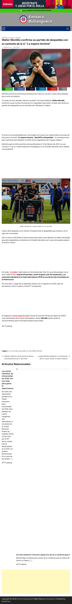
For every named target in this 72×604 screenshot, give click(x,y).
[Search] (67, 28)
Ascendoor (50, 599)
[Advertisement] (36, 120)
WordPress (6, 601)
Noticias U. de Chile (8, 37)
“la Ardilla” (14, 272)
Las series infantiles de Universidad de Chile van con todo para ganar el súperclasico (7, 379)
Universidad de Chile (20, 316)
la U (3, 137)
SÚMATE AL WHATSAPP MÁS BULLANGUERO (39, 10)
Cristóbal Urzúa (7, 47)
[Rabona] (36, 8)
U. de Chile (17, 37)
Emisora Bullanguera (25, 599)
